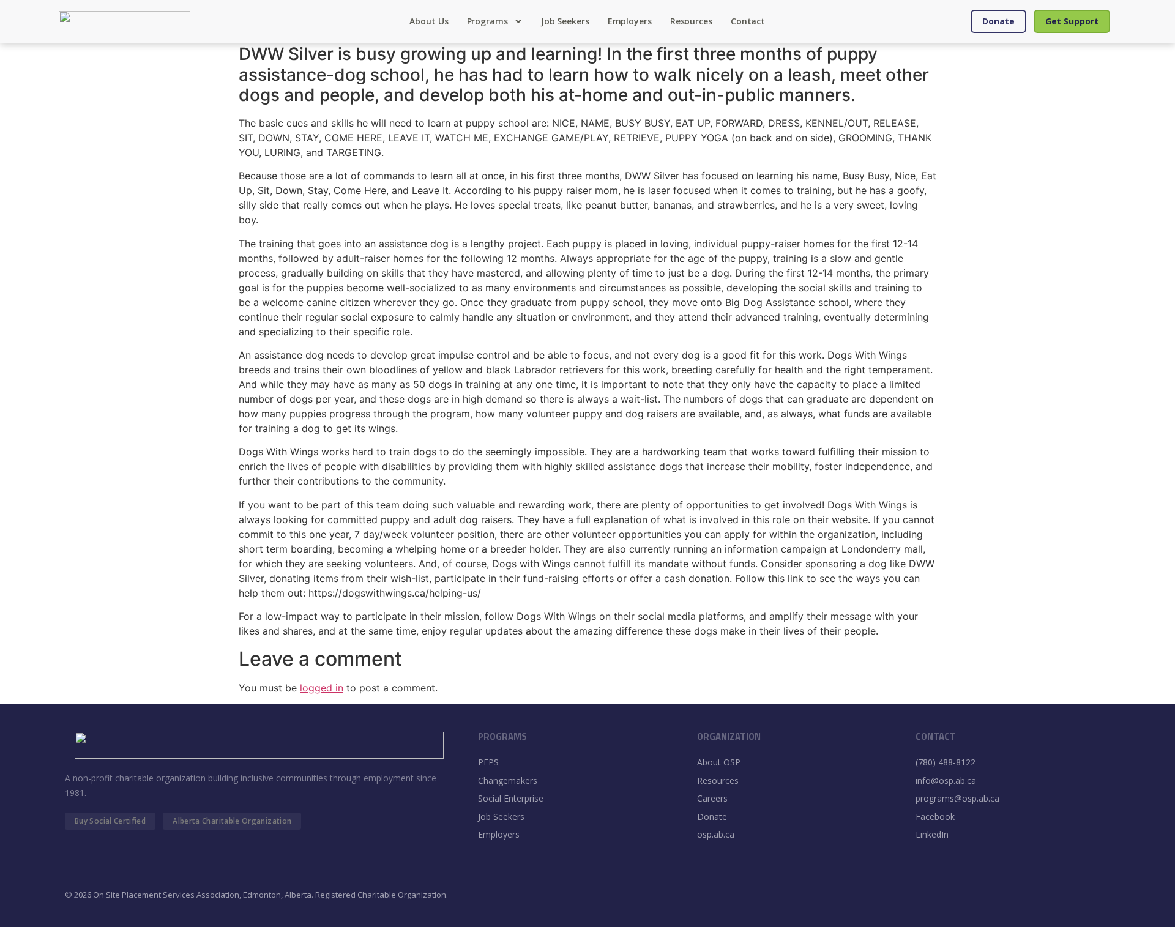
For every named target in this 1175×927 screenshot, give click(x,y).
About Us (428, 21)
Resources (691, 21)
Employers (630, 21)
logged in (321, 688)
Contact (748, 21)
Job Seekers (565, 21)
